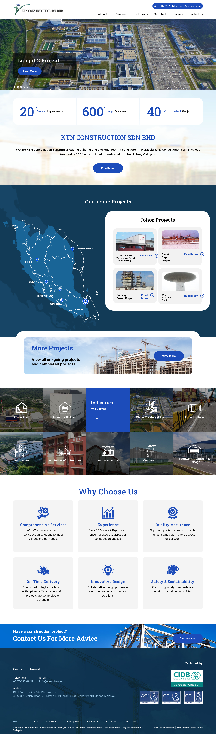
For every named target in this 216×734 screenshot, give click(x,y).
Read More (30, 73)
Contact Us (196, 14)
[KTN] (38, 10)
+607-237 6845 (167, 6)
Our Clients (160, 14)
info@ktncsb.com (50, 682)
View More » (97, 420)
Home (16, 722)
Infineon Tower (126, 293)
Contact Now (187, 639)
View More (169, 356)
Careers (178, 14)
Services (121, 14)
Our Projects (140, 14)
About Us (104, 14)
